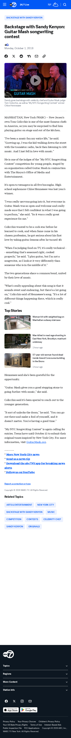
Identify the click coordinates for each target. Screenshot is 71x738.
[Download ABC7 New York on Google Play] (28, 710)
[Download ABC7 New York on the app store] (11, 710)
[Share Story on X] (14, 56)
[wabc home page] (8, 654)
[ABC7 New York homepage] (13, 4)
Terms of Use (36, 725)
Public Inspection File (12, 728)
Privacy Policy (9, 722)
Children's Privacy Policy (49, 722)
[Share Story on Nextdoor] (29, 56)
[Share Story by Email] (36, 56)
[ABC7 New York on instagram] (22, 701)
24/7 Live (24, 4)
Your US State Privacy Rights (15, 725)
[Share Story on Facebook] (6, 56)
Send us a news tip (18, 459)
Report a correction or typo (17, 483)
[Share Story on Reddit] (21, 56)
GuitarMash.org (36, 442)
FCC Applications (31, 728)
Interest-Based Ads (52, 725)
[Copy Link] (44, 56)
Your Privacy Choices (27, 722)
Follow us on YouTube (20, 472)
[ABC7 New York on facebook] (6, 701)
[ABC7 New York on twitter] (14, 701)
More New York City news (22, 454)
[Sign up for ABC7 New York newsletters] (30, 701)
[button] (4, 4)
